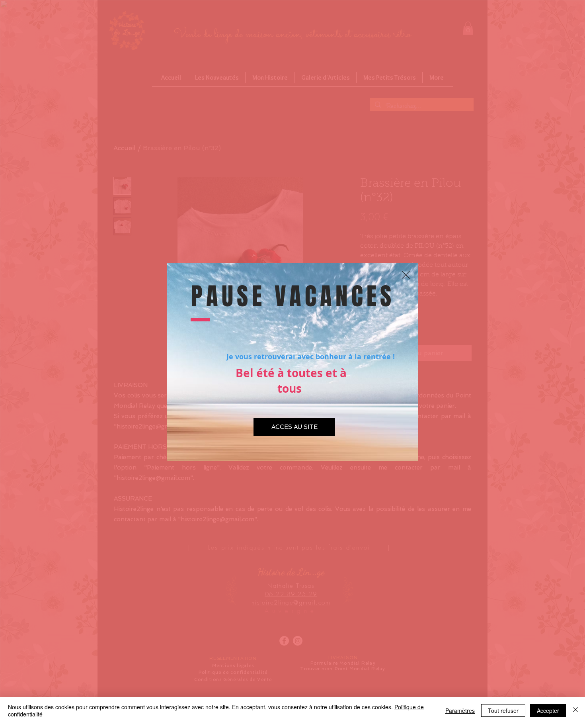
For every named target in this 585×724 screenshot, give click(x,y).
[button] (406, 275)
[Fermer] (575, 710)
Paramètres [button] (460, 710)
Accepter (548, 710)
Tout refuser (503, 710)
